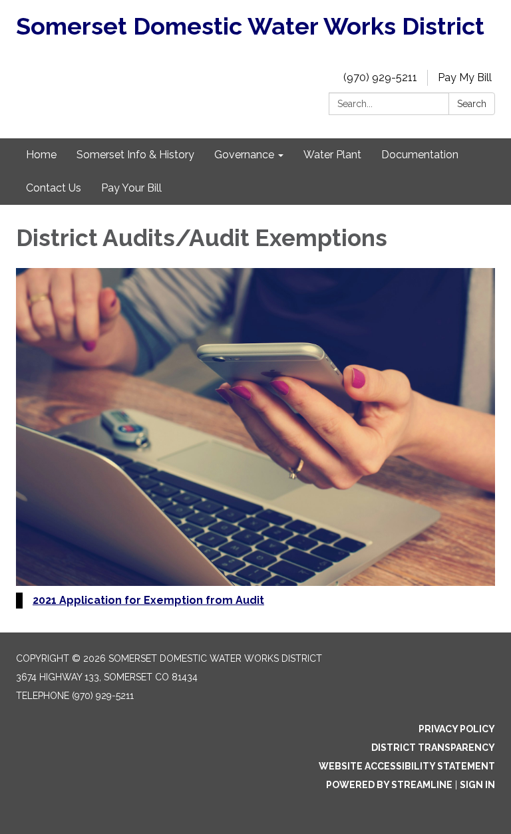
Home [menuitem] (41, 154)
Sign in (477, 784)
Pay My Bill (465, 77)
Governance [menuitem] (244, 154)
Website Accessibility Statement (407, 766)
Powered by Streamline (389, 784)
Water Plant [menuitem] (332, 154)
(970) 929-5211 (380, 77)
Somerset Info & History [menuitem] (135, 154)
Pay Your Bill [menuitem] (131, 188)
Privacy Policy (457, 729)
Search (471, 103)
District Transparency (433, 747)
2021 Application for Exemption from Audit (148, 600)
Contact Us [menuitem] (53, 188)
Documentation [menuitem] (419, 154)
